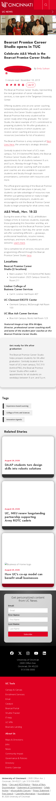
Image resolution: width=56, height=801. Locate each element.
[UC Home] (17, 5)
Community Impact (14, 753)
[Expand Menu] (52, 11)
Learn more (19, 242)
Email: (11, 605)
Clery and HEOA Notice (19, 784)
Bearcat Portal (12, 708)
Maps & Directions (14, 739)
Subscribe (28, 634)
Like (30, 85)
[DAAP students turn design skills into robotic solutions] (28, 446)
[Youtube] (36, 653)
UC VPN (9, 722)
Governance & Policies (16, 758)
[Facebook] (12, 653)
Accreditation (44, 793)
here (29, 255)
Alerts (4, 784)
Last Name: (14, 624)
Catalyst (9, 703)
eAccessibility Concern (21, 790)
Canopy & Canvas (13, 689)
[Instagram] (27, 653)
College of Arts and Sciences (18, 413)
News (8, 749)
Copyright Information (25, 793)
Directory (9, 762)
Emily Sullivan (43, 68)
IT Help (8, 717)
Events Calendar (13, 767)
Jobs (7, 744)
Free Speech (7, 793)
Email (7, 699)
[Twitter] (20, 653)
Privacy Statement (41, 790)
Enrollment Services (15, 694)
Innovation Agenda (14, 419)
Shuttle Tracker (12, 713)
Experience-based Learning (18, 406)
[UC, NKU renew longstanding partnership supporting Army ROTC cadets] (28, 493)
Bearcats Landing (13, 726)
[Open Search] (45, 5)
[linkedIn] (44, 653)
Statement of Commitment (29, 787)
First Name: (14, 615)
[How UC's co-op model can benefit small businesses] (28, 546)
